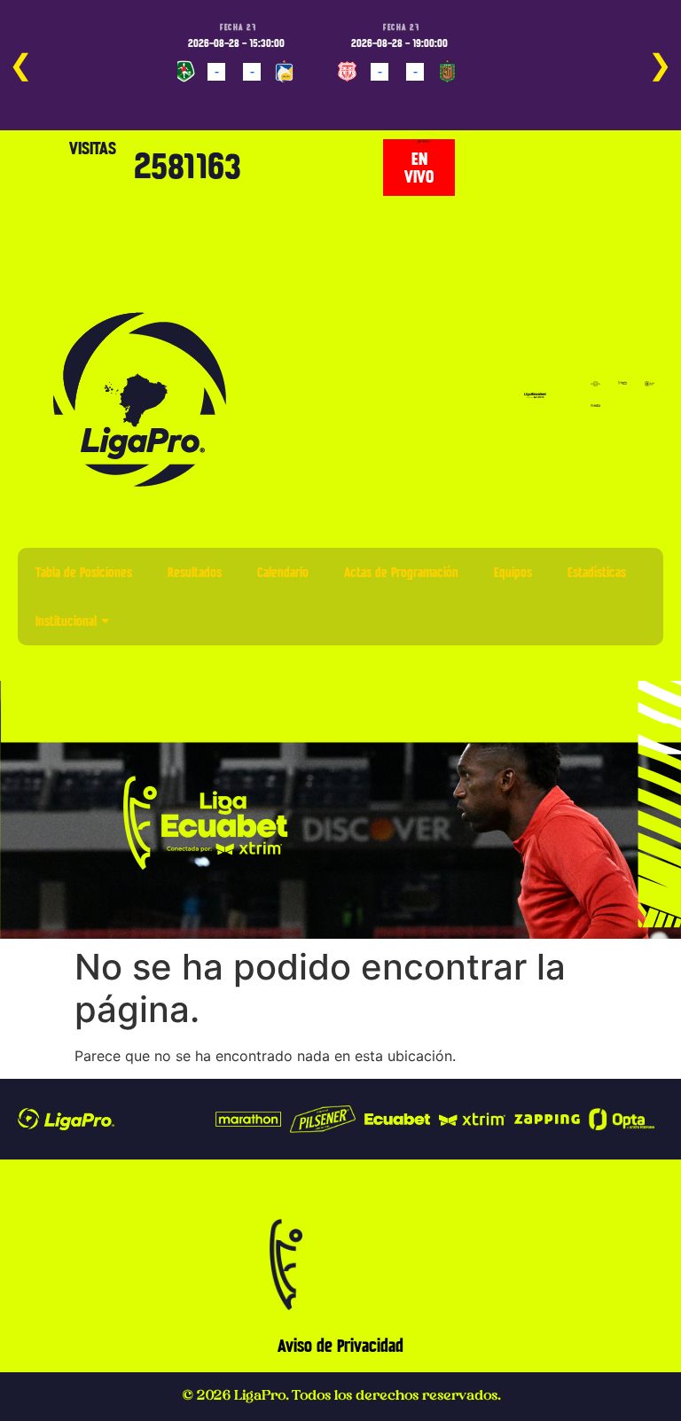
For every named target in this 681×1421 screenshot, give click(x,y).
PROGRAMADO (213, 97)
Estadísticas (597, 572)
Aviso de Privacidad (340, 1345)
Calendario (283, 572)
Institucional (66, 621)
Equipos (513, 572)
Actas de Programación (401, 572)
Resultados (195, 572)
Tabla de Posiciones (83, 572)
